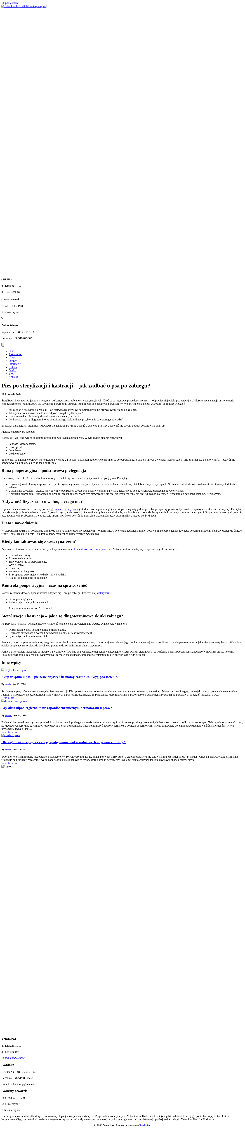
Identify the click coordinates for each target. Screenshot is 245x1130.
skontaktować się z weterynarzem (92, 549)
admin (8, 684)
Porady (13, 360)
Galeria (13, 367)
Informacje (15, 363)
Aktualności (15, 354)
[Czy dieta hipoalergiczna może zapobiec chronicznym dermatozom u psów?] (14, 701)
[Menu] (2, 345)
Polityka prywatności (13, 1057)
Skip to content (9, 2)
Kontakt (13, 376)
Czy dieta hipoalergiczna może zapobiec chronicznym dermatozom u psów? (57, 708)
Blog (11, 373)
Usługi (12, 357)
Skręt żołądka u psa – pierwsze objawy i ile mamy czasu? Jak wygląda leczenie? (60, 677)
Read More (9, 697)
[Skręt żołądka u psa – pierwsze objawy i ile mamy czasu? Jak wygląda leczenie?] (13, 670)
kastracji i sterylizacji (66, 509)
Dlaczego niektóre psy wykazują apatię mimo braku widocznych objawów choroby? (63, 742)
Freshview (145, 1125)
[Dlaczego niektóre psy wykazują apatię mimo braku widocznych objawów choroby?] (10, 735)
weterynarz (103, 592)
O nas (12, 351)
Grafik (12, 370)
